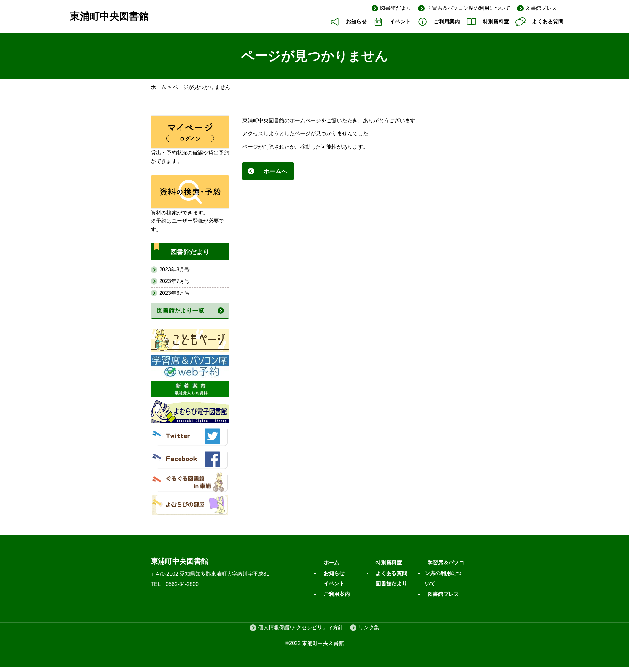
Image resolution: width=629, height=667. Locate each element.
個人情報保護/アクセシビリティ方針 (300, 627)
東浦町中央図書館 (109, 16)
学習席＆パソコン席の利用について (468, 8)
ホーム (158, 87)
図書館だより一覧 (180, 310)
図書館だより (395, 8)
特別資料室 (496, 21)
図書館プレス (541, 8)
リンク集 (368, 627)
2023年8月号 (174, 269)
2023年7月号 (174, 281)
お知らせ (356, 21)
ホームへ (275, 171)
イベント (400, 21)
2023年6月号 (174, 293)
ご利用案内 (447, 21)
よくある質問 (547, 21)
